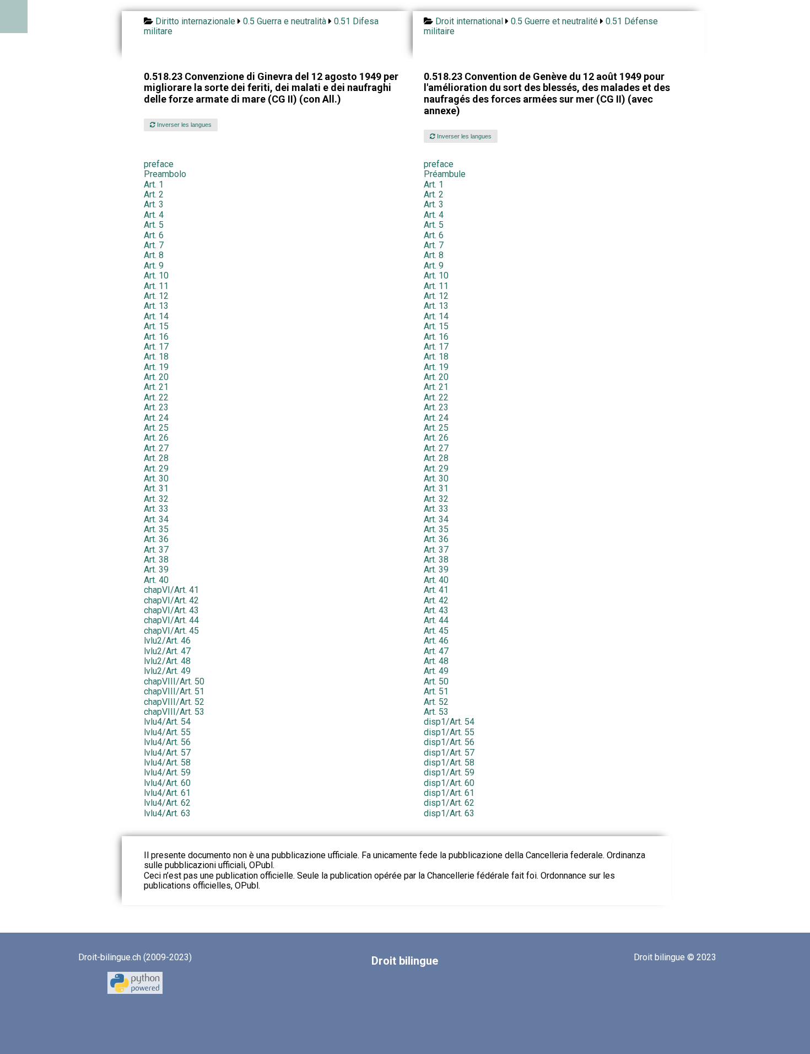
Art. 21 (156, 387)
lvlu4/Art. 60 (167, 783)
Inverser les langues (183, 124)
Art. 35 (156, 529)
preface (159, 164)
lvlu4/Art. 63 (167, 813)
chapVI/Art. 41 (171, 590)
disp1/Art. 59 (449, 772)
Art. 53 (436, 712)
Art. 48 (436, 661)
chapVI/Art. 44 (171, 620)
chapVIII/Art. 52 (174, 702)
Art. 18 (156, 356)
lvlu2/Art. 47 (167, 651)
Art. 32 (156, 499)
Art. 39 (156, 569)
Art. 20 (156, 377)
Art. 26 (156, 437)
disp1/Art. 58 (449, 762)
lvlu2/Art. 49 (167, 671)
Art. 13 (156, 306)
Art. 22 (156, 397)
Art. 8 (154, 255)
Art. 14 (156, 316)
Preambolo (165, 174)
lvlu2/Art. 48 (167, 661)
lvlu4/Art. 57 (167, 752)
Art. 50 (436, 681)
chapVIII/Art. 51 (174, 691)
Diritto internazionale (195, 21)
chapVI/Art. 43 (171, 610)
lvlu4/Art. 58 (167, 762)
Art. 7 (154, 245)
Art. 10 (156, 275)
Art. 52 (436, 702)
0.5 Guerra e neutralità (284, 21)
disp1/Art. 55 (449, 732)
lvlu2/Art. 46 (167, 640)
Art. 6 (154, 235)
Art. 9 (154, 265)
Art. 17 (156, 346)
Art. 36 (156, 539)
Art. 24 (156, 418)
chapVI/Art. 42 (171, 600)
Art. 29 (156, 468)
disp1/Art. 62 (449, 803)
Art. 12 (156, 296)
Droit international (469, 21)
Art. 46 (436, 640)
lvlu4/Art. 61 (167, 793)
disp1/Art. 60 (449, 783)
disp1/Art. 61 (449, 793)
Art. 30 (156, 478)
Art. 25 (156, 427)
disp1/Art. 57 (449, 752)
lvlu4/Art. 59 (167, 772)
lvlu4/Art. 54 (167, 721)
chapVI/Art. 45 (171, 630)
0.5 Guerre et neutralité (554, 21)
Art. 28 (156, 458)
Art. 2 (154, 194)
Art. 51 (436, 691)
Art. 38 (156, 559)
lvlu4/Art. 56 (167, 742)
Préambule (445, 174)
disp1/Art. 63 (449, 813)
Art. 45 (436, 630)
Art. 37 (156, 549)
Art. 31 (156, 488)
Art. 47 (436, 651)
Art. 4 (154, 215)
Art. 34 (156, 519)
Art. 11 (156, 286)
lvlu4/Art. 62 (167, 803)
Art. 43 (436, 610)
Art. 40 (156, 580)
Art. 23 (156, 407)
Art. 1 (154, 184)
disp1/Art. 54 (449, 721)
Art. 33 (156, 509)
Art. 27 (156, 448)
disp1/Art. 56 (449, 742)
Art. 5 (154, 225)
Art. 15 (156, 326)
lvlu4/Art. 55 (167, 732)
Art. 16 (156, 336)
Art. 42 (436, 600)
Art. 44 (436, 620)
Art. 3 (154, 204)
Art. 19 (156, 367)
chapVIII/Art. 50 (174, 681)
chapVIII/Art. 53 (174, 712)
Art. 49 (436, 671)
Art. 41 (436, 590)
